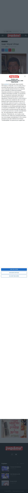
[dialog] (14, 246)
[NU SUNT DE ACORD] (25, 76)
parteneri (6, 84)
